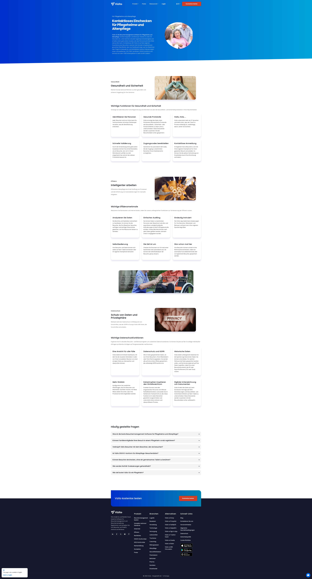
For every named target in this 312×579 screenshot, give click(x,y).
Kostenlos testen (191, 4)
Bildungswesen (154, 545)
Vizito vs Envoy (169, 518)
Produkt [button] (134, 4)
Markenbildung (138, 546)
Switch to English (7, 575)
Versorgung (153, 531)
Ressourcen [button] (153, 4)
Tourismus (153, 538)
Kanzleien (152, 565)
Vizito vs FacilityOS (170, 525)
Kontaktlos (137, 549)
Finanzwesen (153, 555)
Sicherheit (137, 529)
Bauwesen (153, 521)
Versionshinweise (185, 525)
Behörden (153, 558)
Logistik (152, 518)
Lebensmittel (153, 535)
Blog (181, 518)
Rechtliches (137, 535)
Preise (144, 4)
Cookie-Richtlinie (185, 540)
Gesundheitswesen (155, 552)
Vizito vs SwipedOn (170, 528)
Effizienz (136, 532)
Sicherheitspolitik (185, 537)
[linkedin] (112, 534)
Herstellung (153, 525)
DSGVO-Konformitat (140, 539)
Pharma (152, 562)
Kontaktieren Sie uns (186, 521)
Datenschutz (184, 533)
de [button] (178, 4)
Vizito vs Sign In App (171, 531)
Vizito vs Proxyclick (170, 521)
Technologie (153, 528)
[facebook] (116, 534)
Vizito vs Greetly (170, 540)
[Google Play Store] (186, 549)
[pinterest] (129, 534)
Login (164, 4)
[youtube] (125, 534)
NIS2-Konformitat (139, 542)
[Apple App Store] (186, 545)
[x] (120, 534)
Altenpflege (153, 548)
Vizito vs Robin (169, 543)
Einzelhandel (153, 568)
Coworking (153, 541)
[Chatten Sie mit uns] (308, 575)
